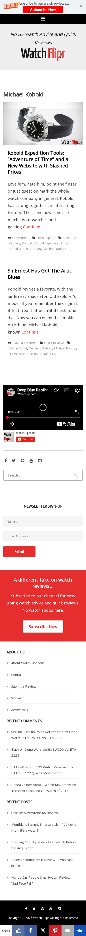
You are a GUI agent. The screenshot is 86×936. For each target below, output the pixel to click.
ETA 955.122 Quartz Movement (35, 773)
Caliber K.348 (18, 348)
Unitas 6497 (47, 354)
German (34, 348)
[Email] (68, 930)
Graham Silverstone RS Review (34, 812)
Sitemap (17, 698)
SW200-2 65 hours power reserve (37, 732)
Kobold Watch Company (25, 249)
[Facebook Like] (18, 930)
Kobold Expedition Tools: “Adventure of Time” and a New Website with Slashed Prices (38, 162)
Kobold (27, 243)
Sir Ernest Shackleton (23, 354)
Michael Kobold (55, 249)
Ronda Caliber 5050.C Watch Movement (41, 784)
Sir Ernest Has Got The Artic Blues (40, 273)
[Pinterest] (55, 930)
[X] (43, 930)
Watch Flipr (41, 918)
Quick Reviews (54, 343)
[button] (43, 7)
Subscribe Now (43, 9)
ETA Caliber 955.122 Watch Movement (40, 767)
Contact (17, 674)
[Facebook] (30, 930)
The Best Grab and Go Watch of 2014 (40, 790)
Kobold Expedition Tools (51, 243)
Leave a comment (25, 343)
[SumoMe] (80, 930)
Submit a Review (23, 686)
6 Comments (21, 238)
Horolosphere (46, 238)
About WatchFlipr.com (27, 663)
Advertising (19, 709)
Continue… (33, 226)
